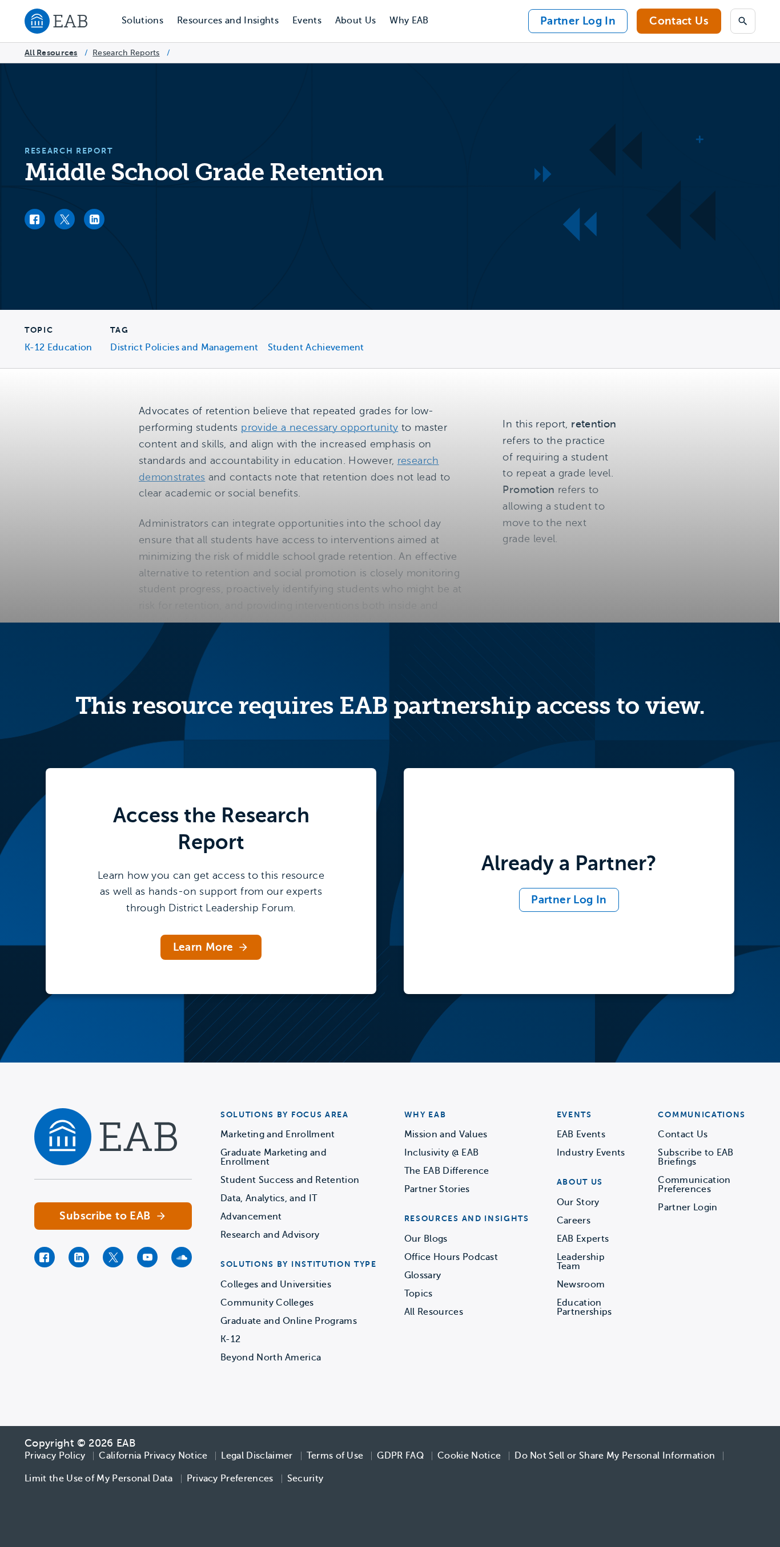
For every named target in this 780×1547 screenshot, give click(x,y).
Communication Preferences (694, 1184)
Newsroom (581, 1284)
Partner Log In (578, 21)
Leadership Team (581, 1261)
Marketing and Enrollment (277, 1134)
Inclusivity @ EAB (441, 1153)
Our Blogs (426, 1239)
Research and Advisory (270, 1235)
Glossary (422, 1275)
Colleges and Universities (275, 1284)
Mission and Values (446, 1134)
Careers (573, 1220)
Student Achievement (316, 347)
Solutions (142, 20)
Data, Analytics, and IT (268, 1198)
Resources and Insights (228, 20)
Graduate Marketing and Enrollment (273, 1157)
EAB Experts (583, 1239)
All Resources (51, 52)
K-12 (230, 1339)
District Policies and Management (184, 347)
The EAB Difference (446, 1171)
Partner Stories (437, 1189)
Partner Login (687, 1207)
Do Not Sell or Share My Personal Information (614, 1456)
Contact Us (679, 21)
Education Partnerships (584, 1307)
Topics (418, 1294)
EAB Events (581, 1134)
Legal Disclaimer (256, 1456)
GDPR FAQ (400, 1456)
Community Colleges (267, 1303)
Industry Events (591, 1153)
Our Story (578, 1202)
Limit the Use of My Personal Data (99, 1478)
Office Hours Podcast (451, 1257)
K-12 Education (58, 347)
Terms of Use (335, 1456)
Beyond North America (270, 1357)
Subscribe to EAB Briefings (695, 1157)
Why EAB (408, 20)
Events (306, 20)
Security (305, 1478)
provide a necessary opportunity (319, 427)
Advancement (251, 1216)
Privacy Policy (55, 1456)
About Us (355, 20)
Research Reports (126, 53)
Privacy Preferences (230, 1478)
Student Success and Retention (289, 1180)
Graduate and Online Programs (288, 1321)
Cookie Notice (469, 1456)
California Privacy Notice (153, 1456)
